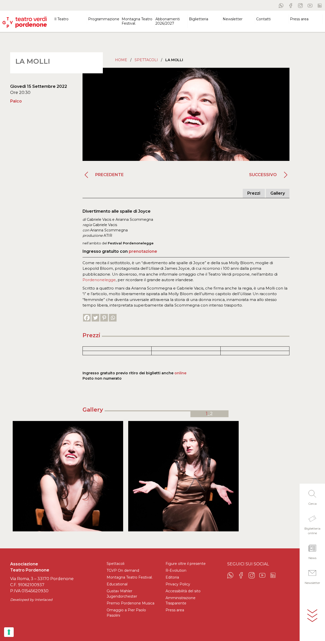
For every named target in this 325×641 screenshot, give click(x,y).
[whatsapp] (281, 5)
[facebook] (290, 5)
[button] (312, 496)
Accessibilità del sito (183, 591)
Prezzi (253, 193)
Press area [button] (299, 19)
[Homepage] (25, 20)
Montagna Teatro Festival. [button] (137, 21)
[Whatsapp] (113, 318)
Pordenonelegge (99, 279)
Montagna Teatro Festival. (130, 577)
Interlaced (43, 600)
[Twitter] (95, 318)
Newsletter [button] (232, 19)
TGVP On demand (123, 570)
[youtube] (310, 5)
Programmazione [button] (103, 19)
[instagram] (300, 5)
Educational (117, 584)
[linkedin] (319, 5)
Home (121, 60)
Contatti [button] (263, 19)
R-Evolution (176, 570)
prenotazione (143, 251)
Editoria (172, 577)
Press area (175, 610)
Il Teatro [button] (61, 19)
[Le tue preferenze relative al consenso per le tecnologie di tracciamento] (9, 632)
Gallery (277, 193)
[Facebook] (87, 318)
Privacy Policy (178, 584)
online (180, 373)
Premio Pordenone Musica (130, 603)
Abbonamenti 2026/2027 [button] (167, 21)
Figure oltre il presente (186, 563)
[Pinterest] (104, 318)
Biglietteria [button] (198, 19)
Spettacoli (146, 60)
